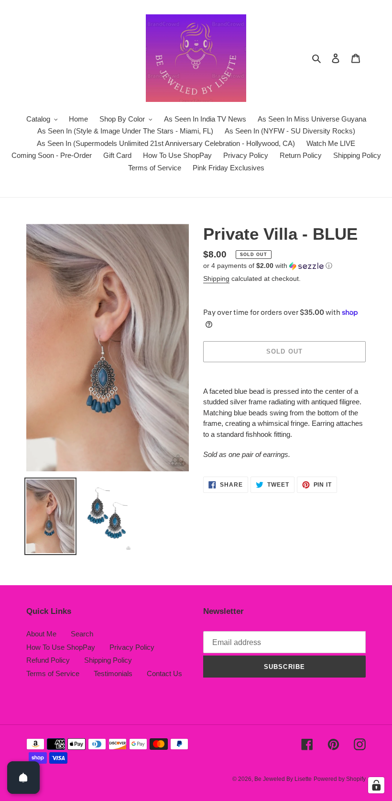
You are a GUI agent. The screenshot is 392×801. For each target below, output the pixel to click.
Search (82, 634)
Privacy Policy (131, 647)
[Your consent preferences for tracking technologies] (376, 785)
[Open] (23, 777)
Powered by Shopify (340, 779)
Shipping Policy (108, 660)
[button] (267, 265)
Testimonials (113, 673)
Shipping (216, 278)
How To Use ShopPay (60, 647)
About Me (41, 634)
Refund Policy (48, 660)
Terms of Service (52, 673)
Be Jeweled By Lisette (283, 779)
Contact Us (164, 673)
